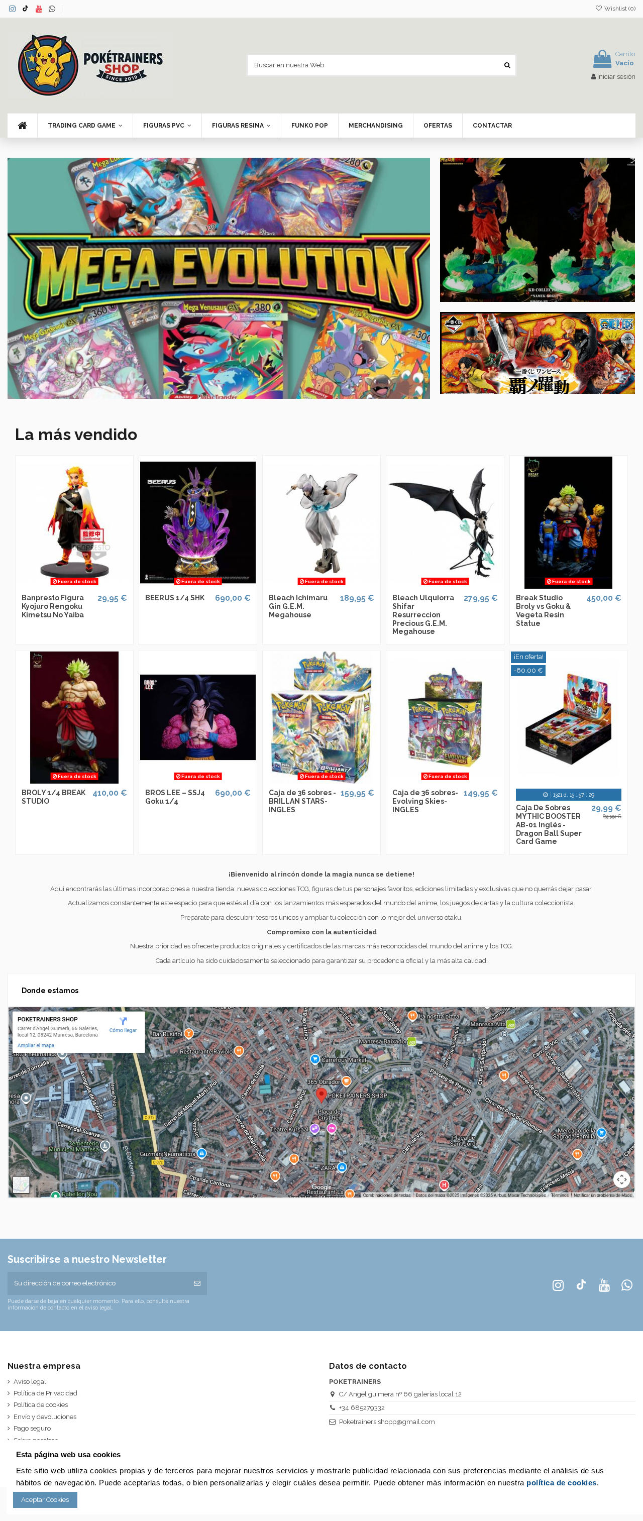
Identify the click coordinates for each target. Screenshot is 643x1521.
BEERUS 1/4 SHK (174, 598)
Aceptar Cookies (45, 1499)
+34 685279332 (362, 1407)
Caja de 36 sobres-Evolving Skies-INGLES (425, 801)
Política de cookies (41, 1404)
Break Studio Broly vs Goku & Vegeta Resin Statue (543, 610)
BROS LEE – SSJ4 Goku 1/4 (175, 797)
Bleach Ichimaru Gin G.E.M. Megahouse (298, 606)
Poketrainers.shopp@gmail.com (387, 1422)
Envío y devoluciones (45, 1417)
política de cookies (561, 1482)
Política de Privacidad (45, 1393)
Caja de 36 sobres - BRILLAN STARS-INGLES (302, 801)
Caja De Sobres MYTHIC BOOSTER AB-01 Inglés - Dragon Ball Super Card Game (549, 824)
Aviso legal (30, 1381)
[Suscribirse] (197, 1283)
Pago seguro (32, 1428)
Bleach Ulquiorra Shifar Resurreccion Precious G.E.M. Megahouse (423, 614)
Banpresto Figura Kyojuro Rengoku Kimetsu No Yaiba (53, 606)
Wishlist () (619, 8)
